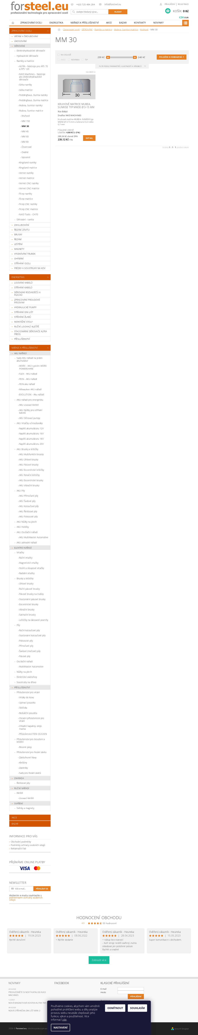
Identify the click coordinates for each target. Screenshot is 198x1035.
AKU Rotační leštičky (29, 475)
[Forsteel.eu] (39, 8)
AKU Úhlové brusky (28, 459)
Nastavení (60, 1027)
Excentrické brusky (28, 604)
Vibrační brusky (26, 609)
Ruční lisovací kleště (26, 326)
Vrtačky (20, 552)
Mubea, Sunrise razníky (30, 105)
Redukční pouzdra (28, 713)
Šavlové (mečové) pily (30, 651)
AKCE (109, 22)
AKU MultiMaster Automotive (33, 537)
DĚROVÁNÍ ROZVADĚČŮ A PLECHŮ (27, 294)
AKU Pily (21, 490)
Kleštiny (23, 762)
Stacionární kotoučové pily (32, 635)
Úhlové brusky (26, 583)
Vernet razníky (26, 172)
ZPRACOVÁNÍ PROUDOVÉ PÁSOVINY (27, 301)
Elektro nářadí (23, 547)
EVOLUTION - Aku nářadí (31, 394)
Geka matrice (26, 89)
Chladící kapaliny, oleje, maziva (30, 727)
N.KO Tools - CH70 (28, 214)
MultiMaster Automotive (31, 666)
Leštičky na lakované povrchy (33, 619)
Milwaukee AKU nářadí (30, 389)
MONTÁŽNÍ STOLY (23, 321)
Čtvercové (27, 146)
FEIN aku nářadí (27, 384)
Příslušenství (22, 687)
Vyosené (26, 157)
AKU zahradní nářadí (27, 542)
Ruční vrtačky (25, 557)
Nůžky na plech (24, 671)
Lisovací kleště (26, 798)
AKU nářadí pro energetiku (30, 399)
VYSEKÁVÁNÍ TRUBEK (24, 253)
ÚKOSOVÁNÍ (20, 41)
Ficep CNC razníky (28, 204)
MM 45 (25, 131)
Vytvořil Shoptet (181, 1028)
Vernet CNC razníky (29, 183)
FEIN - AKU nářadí (28, 379)
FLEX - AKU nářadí (28, 373)
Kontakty (140, 22)
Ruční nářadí (21, 788)
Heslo (103, 992)
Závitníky (23, 767)
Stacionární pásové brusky (32, 599)
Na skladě (66, 54)
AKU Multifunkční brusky (31, 454)
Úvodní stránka (13, 22)
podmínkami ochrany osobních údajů (26, 898)
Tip (86, 59)
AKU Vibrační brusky (29, 485)
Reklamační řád (18, 848)
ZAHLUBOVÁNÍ (21, 224)
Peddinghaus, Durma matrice (33, 100)
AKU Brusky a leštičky (27, 449)
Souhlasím (137, 1008)
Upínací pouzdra (27, 702)
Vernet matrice (26, 178)
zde (64, 1019)
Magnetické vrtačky (29, 562)
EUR (186, 17)
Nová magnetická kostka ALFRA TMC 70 (29, 1002)
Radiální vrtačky (26, 573)
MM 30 (25, 126)
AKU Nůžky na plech (27, 521)
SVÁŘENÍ (18, 803)
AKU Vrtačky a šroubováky (30, 423)
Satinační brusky (27, 614)
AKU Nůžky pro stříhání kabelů (30, 411)
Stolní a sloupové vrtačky (31, 568)
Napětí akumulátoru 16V (31, 433)
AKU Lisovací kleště (29, 404)
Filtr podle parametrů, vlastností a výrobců (120, 66)
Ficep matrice (26, 198)
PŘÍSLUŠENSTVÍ (22, 338)
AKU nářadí (20, 353)
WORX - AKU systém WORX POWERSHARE (33, 367)
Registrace (183, 4)
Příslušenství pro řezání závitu (32, 752)
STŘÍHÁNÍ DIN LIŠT (23, 312)
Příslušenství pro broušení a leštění (31, 740)
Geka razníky (25, 84)
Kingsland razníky (27, 162)
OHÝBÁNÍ (19, 258)
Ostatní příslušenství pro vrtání (31, 719)
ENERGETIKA (56, 22)
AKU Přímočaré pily (28, 495)
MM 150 (26, 121)
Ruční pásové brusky (29, 588)
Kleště (20, 792)
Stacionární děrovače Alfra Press (30, 333)
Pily (18, 625)
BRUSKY (18, 234)
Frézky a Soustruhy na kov (29, 268)
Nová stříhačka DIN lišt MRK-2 (24, 1010)
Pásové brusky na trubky (31, 593)
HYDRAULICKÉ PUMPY (25, 307)
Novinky (158, 22)
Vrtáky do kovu (26, 697)
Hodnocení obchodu (99, 917)
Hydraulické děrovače (27, 55)
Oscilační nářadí (25, 661)
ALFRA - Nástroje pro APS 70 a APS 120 (33, 67)
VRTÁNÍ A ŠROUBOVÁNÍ (26, 36)
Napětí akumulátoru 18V (31, 438)
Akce (63, 59)
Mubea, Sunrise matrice (31, 110)
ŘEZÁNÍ (18, 239)
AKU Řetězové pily (28, 511)
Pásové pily (24, 656)
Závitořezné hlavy (27, 757)
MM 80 (25, 141)
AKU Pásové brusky (28, 464)
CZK (181, 17)
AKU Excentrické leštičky (31, 469)
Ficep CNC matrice (28, 209)
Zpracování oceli (31, 22)
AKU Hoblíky (23, 526)
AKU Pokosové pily (28, 516)
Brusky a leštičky (25, 578)
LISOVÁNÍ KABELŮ (23, 282)
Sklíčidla (23, 707)
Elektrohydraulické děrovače (31, 50)
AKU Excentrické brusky (31, 480)
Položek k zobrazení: (171, 57)
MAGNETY (19, 248)
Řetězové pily (23, 783)
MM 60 (25, 136)
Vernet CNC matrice (29, 188)
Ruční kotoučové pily (29, 630)
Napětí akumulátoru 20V (31, 443)
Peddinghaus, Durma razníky (33, 95)
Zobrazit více (99, 960)
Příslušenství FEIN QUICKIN (33, 733)
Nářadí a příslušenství (85, 22)
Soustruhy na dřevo (26, 682)
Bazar (123, 22)
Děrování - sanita (25, 219)
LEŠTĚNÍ (18, 244)
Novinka (75, 59)
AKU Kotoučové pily (29, 506)
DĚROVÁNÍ (19, 45)
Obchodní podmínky (21, 841)
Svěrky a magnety (25, 808)
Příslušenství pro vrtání (28, 692)
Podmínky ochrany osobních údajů (28, 845)
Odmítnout (115, 1008)
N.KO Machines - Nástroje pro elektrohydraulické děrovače (32, 77)
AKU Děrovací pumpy (29, 418)
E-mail (103, 988)
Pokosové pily (26, 640)
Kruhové (26, 115)
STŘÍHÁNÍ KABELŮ (23, 287)
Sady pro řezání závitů (30, 772)
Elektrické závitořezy (27, 676)
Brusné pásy (25, 747)
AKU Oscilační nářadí (27, 532)
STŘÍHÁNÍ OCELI (22, 263)
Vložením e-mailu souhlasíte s (26, 897)
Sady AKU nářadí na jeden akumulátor (30, 359)
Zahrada (19, 778)
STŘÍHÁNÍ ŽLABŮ (22, 316)
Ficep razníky (25, 193)
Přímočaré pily (26, 645)
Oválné (25, 152)
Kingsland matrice (28, 167)
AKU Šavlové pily (27, 501)
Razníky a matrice (25, 60)
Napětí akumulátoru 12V (31, 428)
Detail (89, 138)
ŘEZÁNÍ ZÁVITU (22, 229)
